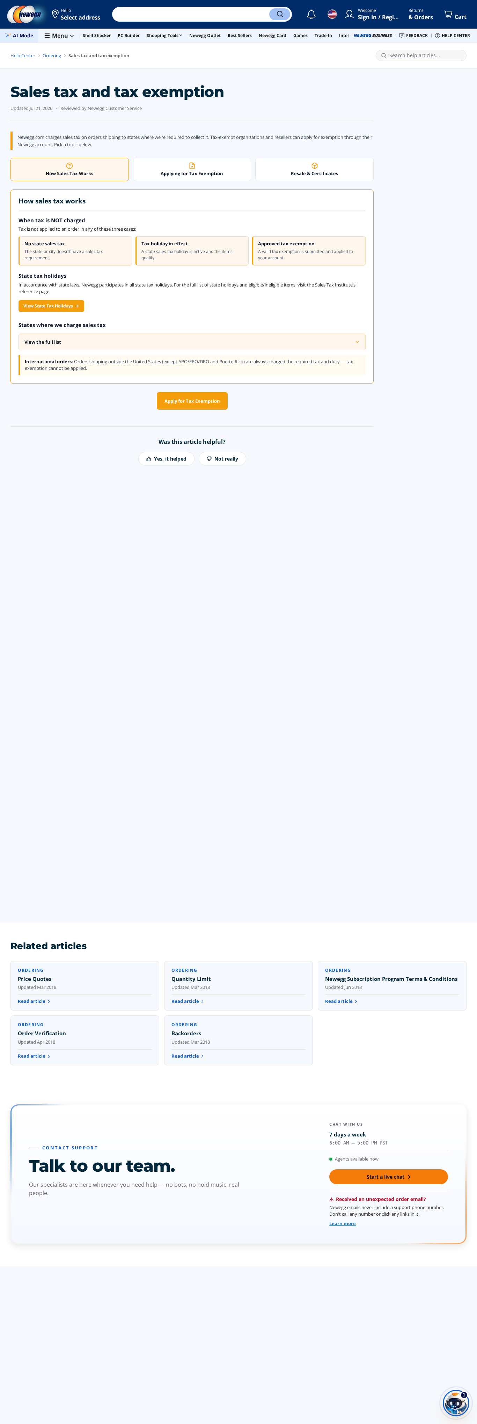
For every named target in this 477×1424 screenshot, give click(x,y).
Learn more (342, 1223)
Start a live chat (385, 1176)
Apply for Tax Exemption (192, 401)
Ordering (52, 55)
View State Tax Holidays (48, 306)
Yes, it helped (170, 458)
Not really (226, 458)
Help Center (22, 55)
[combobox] (425, 55)
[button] (76, 14)
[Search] (279, 14)
